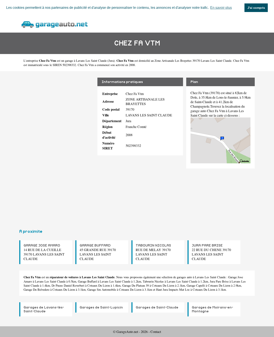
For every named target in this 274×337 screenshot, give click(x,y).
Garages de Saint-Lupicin (101, 307)
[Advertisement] (57, 148)
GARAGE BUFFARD (95, 245)
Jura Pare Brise (219, 281)
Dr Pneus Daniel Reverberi (68, 285)
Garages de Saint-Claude (157, 307)
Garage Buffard (87, 281)
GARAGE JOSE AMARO (42, 245)
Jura (111, 61)
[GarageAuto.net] (54, 24)
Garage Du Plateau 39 (135, 285)
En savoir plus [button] (221, 7)
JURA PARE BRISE (207, 245)
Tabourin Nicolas (153, 281)
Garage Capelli (196, 285)
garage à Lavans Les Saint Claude (86, 61)
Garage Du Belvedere (36, 289)
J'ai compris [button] (256, 7)
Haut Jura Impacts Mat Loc (173, 289)
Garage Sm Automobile (101, 289)
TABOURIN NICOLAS (153, 245)
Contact (155, 331)
